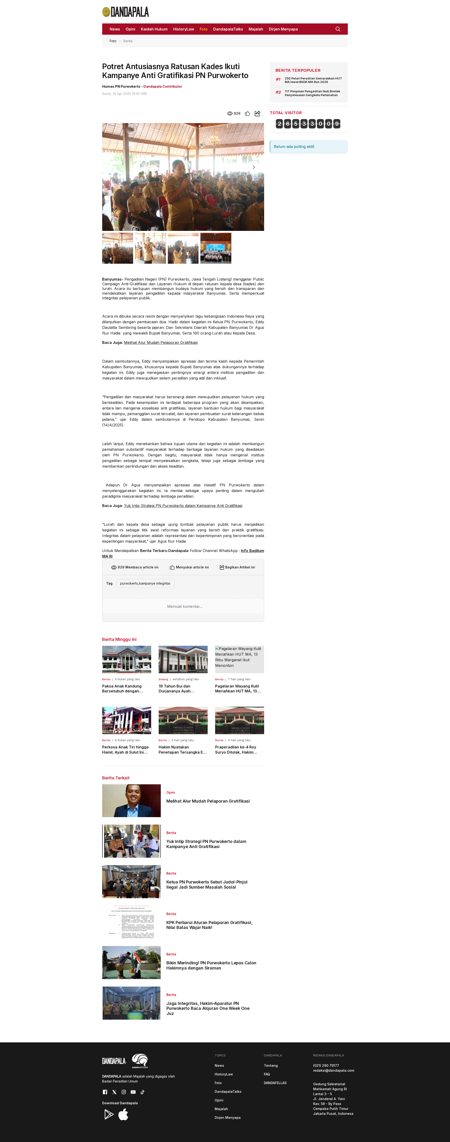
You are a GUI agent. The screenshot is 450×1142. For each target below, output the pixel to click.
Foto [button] (204, 29)
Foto (113, 41)
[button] (338, 28)
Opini (170, 792)
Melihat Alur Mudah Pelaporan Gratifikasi (161, 342)
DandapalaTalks (228, 1091)
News (219, 1065)
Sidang (163, 679)
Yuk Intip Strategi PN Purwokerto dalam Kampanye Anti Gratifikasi (183, 505)
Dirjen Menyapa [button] (283, 29)
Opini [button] (130, 29)
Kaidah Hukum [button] (154, 29)
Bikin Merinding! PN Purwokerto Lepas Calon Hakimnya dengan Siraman (211, 965)
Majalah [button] (256, 29)
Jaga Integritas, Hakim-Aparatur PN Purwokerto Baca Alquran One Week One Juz (208, 1008)
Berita (106, 679)
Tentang (271, 1065)
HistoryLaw (224, 1074)
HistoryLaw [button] (183, 29)
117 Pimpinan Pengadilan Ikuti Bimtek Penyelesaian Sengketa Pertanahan (312, 93)
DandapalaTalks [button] (228, 29)
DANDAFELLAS (275, 1083)
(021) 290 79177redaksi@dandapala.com (333, 1067)
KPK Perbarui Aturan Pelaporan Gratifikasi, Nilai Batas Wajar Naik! (209, 925)
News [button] (115, 29)
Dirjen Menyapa (228, 1117)
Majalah (221, 1109)
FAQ (267, 1074)
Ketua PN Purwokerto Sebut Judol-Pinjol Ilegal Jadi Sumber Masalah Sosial (206, 884)
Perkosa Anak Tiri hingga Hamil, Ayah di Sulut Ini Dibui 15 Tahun (125, 752)
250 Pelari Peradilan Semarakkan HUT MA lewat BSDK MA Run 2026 (313, 80)
